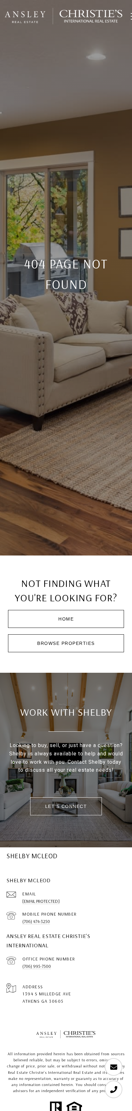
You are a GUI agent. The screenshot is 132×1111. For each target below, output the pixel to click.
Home (66, 618)
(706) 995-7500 (36, 966)
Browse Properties (66, 643)
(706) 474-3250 (36, 921)
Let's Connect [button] (66, 806)
